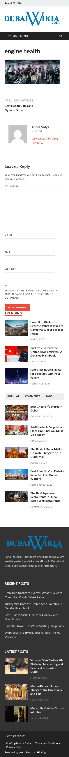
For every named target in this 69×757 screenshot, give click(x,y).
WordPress (25, 752)
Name (9, 235)
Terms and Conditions (47, 743)
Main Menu (20, 36)
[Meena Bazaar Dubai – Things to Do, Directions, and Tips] (16, 686)
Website (10, 269)
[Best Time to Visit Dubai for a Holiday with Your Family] (16, 370)
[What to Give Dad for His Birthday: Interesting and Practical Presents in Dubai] (16, 660)
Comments (32, 396)
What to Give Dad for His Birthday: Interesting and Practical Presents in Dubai (46, 665)
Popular (13, 396)
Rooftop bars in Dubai (18, 743)
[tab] (13, 396)
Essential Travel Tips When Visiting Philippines (34, 626)
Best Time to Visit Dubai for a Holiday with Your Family (45, 373)
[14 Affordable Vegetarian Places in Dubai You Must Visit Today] (16, 427)
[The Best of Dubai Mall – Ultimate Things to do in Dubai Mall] (16, 449)
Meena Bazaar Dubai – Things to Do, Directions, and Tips (46, 689)
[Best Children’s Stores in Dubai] (16, 407)
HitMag (41, 752)
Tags (49, 396)
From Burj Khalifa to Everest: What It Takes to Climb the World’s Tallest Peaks (46, 327)
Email (10, 252)
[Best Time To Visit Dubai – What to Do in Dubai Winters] (16, 471)
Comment (12, 186)
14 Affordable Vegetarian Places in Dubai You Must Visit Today (46, 430)
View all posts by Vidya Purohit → (45, 141)
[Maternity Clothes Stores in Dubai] (16, 708)
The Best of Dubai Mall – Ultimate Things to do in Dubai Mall (46, 452)
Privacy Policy (14, 746)
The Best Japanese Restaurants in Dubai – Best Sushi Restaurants (45, 497)
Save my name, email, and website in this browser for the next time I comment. (31, 294)
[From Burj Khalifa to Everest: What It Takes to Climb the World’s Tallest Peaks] (16, 322)
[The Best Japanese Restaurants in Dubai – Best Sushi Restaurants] (16, 493)
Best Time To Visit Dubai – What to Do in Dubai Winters (47, 474)
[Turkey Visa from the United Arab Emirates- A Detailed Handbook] (16, 348)
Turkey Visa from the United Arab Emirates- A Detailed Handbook (46, 351)
